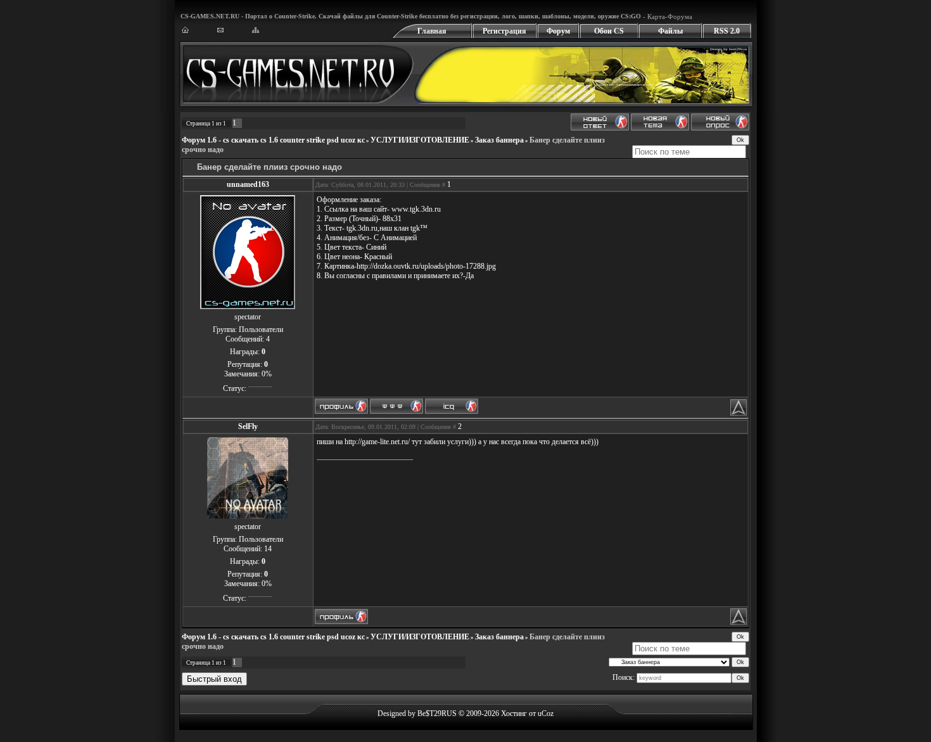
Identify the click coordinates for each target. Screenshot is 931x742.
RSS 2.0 (727, 31)
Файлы (670, 31)
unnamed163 (248, 184)
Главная (431, 31)
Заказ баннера (499, 140)
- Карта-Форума (666, 16)
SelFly (248, 426)
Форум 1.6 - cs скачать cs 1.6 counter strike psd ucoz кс (273, 140)
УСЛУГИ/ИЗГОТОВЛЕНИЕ (419, 140)
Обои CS (609, 31)
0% (267, 373)
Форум (558, 31)
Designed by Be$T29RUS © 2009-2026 (438, 713)
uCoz (546, 713)
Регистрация (504, 31)
